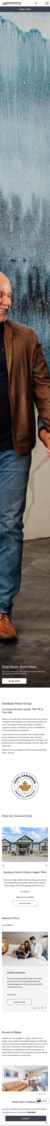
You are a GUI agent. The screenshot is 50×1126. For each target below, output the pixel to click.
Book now (25, 9)
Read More (31, 1112)
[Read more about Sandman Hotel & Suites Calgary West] (25, 844)
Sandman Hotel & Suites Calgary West (25, 872)
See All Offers (7, 925)
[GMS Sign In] (36, 3)
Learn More (25, 891)
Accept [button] (26, 1118)
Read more (11, 992)
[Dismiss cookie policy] (46, 1122)
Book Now (14, 681)
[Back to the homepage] (12, 3)
